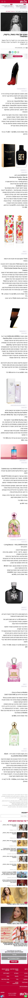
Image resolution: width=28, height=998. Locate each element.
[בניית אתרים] (2, 992)
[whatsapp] (15, 52)
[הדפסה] (13, 52)
